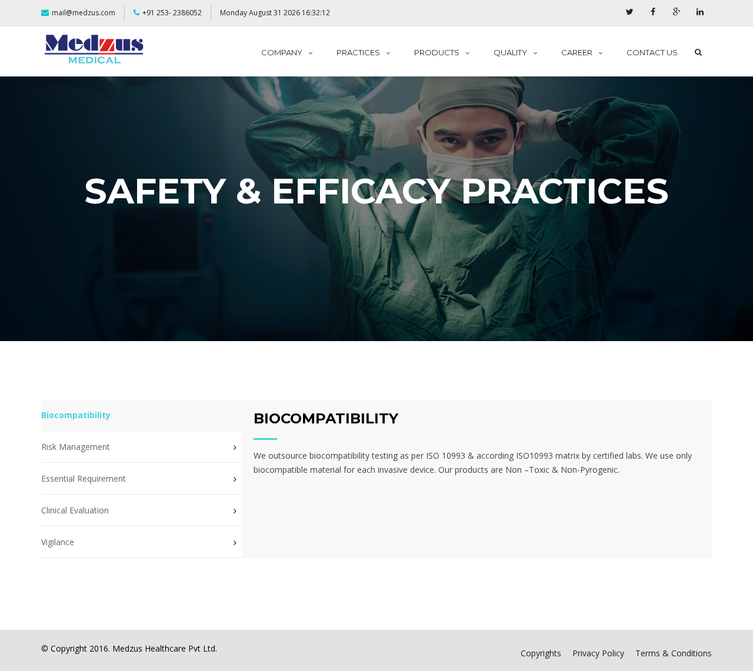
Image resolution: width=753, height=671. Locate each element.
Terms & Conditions (673, 653)
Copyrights (541, 653)
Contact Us (652, 52)
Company (281, 52)
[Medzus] (94, 49)
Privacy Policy (598, 653)
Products (436, 52)
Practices (358, 52)
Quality (510, 52)
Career (576, 52)
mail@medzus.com (83, 13)
